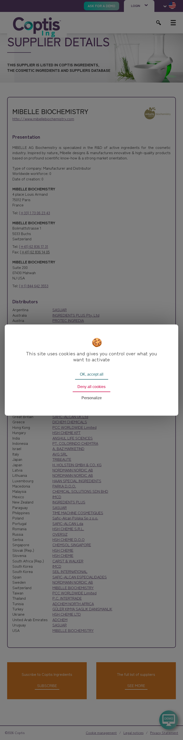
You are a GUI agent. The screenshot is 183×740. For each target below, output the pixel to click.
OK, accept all (91, 374)
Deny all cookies (91, 386)
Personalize (91, 398)
